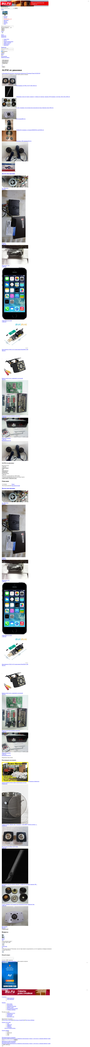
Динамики (29, 73)
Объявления (10, 1014)
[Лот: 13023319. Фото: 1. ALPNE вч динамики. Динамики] (15, 161)
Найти (3, 28)
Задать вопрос (5, 468)
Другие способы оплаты (9, 1028)
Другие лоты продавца (8, 173)
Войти (2, 53)
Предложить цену (12, 478)
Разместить (3, 35)
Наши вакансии (10, 998)
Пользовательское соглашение (8, 1037)
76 (2, 947)
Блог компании (10, 999)
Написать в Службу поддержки (9, 1041)
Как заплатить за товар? (12, 1008)
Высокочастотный (16, 485)
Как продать (10, 1005)
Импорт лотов (10, 1007)
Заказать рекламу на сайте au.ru (9, 988)
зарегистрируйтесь (12, 961)
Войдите (4, 961)
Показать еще (5, 929)
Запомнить (5, 51)
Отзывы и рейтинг (11, 1009)
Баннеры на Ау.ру (11, 1013)
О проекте (4, 996)
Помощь (4, 1002)
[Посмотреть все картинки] (15, 171)
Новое (13, 484)
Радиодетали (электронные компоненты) (17, 73)
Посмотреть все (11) (6, 440)
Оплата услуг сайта (6, 1022)
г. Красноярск (5, 73)
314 (2, 940)
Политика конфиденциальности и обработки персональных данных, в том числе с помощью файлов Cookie (26, 1038)
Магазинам (9, 1015)
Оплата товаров (5, 1030)
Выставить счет (10, 1016)
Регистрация (4, 56)
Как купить (9, 1003)
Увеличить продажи (11, 1006)
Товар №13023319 (36, 73)
